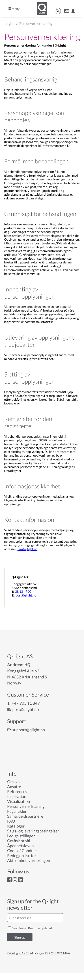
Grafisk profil (18, 840)
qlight (9, 23)
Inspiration (16, 796)
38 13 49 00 (23, 591)
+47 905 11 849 (26, 703)
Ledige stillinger (21, 835)
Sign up (19, 937)
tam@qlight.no (27, 549)
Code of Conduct (22, 850)
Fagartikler (17, 811)
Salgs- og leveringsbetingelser (33, 830)
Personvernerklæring (26, 806)
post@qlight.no (26, 595)
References (17, 791)
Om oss (13, 781)
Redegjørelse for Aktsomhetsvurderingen (28, 858)
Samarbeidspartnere (25, 816)
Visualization (18, 801)
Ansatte (14, 786)
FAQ (11, 821)
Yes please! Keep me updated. (32, 928)
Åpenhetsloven (20, 845)
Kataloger (16, 825)
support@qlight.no (28, 729)
